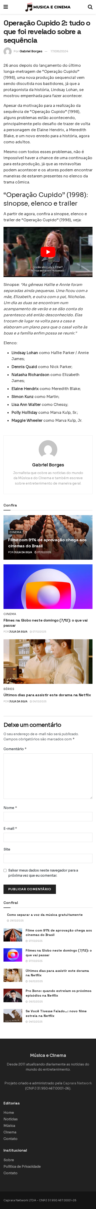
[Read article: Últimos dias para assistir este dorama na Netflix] (48, 661)
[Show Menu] (5, 7)
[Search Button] (90, 7)
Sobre (8, 1160)
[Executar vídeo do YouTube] (48, 252)
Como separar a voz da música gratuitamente (45, 915)
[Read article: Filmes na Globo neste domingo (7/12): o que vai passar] (48, 586)
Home (8, 1113)
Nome (10, 807)
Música (9, 1126)
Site (6, 849)
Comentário (15, 749)
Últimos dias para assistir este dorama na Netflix (47, 694)
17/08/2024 (59, 51)
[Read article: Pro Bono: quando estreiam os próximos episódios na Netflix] (12, 995)
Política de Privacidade (22, 1166)
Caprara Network (77, 1083)
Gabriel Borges (31, 51)
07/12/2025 (44, 552)
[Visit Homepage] (48, 7)
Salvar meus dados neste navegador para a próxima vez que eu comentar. (43, 873)
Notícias (10, 1119)
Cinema (15, 532)
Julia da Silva (23, 552)
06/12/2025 (39, 701)
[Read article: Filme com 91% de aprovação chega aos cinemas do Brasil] (12, 935)
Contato (10, 1139)
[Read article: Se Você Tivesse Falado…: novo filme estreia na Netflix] (12, 1015)
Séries (8, 689)
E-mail (10, 828)
